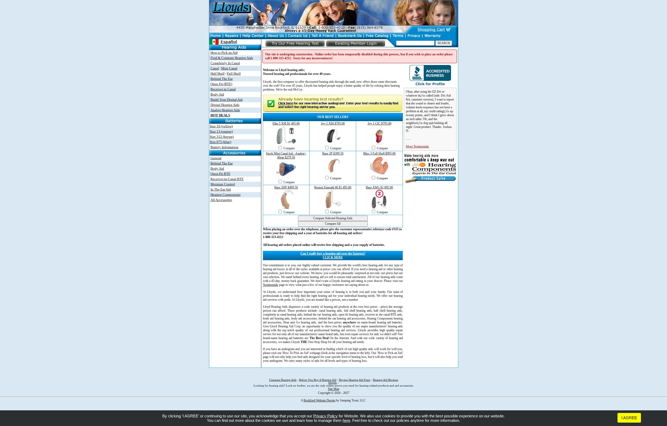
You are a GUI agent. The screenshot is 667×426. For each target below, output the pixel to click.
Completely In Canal (225, 63)
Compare (289, 148)
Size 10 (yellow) (221, 126)
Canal (215, 68)
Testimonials (270, 285)
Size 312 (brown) (222, 137)
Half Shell (218, 73)
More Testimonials (417, 146)
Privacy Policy (325, 416)
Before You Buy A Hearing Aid (317, 379)
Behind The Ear (222, 79)
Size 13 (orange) (221, 131)
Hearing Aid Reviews (385, 379)
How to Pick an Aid (224, 53)
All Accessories (221, 200)
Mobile (332, 382)
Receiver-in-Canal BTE (227, 179)
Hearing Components (225, 195)
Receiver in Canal (223, 89)
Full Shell (234, 73)
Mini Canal (229, 68)
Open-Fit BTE (220, 174)
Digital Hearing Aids (225, 105)
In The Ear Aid (221, 189)
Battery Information (224, 147)
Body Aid (217, 94)
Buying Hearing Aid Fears (354, 379)
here (346, 420)
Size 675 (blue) (220, 142)
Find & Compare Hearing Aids (232, 58)
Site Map (333, 389)
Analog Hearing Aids (225, 110)
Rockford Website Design (319, 400)
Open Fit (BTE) (221, 84)
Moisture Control (223, 184)
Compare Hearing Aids (283, 379)
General (216, 158)
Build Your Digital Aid (227, 100)
